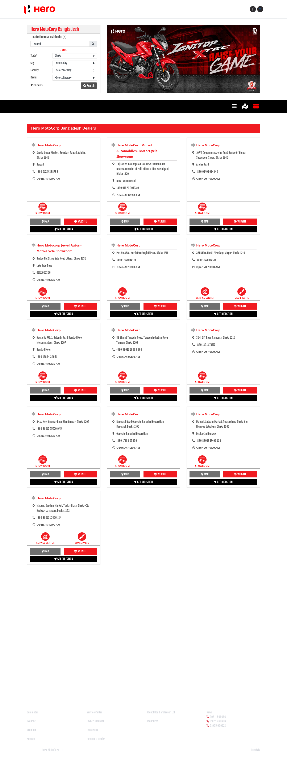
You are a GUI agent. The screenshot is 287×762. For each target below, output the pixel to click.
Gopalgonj (207, 686)
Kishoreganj (57, 690)
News (209, 712)
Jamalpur (218, 686)
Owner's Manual (95, 721)
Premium (32, 730)
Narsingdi (205, 690)
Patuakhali (66, 694)
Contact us (92, 730)
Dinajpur (158, 686)
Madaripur (130, 690)
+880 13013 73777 (205, 344)
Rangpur (118, 694)
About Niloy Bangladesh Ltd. (161, 712)
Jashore (229, 686)
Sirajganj (139, 694)
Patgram (54, 694)
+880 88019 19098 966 (129, 349)
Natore (215, 690)
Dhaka (149, 686)
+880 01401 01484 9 (207, 171)
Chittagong (103, 686)
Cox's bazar (129, 686)
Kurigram (69, 690)
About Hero (152, 721)
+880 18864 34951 (47, 356)
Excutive (31, 721)
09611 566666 (218, 716)
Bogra (57, 686)
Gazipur (196, 686)
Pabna (32, 694)
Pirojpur (77, 694)
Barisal (31, 686)
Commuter (32, 712)
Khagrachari (35, 690)
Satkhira (128, 694)
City (32, 63)
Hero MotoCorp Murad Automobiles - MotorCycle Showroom (137, 151)
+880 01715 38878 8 (47, 171)
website (82, 221)
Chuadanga (116, 686)
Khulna (46, 690)
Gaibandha (186, 686)
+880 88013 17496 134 (49, 517)
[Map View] (245, 106)
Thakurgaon (168, 694)
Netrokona (225, 690)
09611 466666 (218, 721)
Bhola (49, 686)
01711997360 (44, 272)
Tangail (156, 694)
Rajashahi (88, 694)
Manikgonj (142, 690)
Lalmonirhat (105, 690)
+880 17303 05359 (126, 440)
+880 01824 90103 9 (127, 188)
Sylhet (148, 694)
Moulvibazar (167, 690)
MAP (46, 221)
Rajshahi (108, 694)
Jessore (239, 686)
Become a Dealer (96, 739)
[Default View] (235, 106)
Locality (34, 70)
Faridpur (169, 686)
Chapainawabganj (87, 686)
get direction (65, 229)
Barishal (41, 686)
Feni (177, 686)
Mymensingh (181, 690)
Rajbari (98, 694)
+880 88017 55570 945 (49, 428)
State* (33, 55)
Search (90, 85)
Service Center (94, 712)
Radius (33, 77)
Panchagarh (42, 694)
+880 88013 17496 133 (208, 440)
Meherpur (154, 690)
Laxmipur (118, 690)
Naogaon (194, 690)
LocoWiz (255, 750)
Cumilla (140, 686)
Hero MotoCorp (49, 145)
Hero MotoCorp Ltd (52, 750)
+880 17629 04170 (126, 260)
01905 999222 (218, 725)
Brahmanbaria (69, 686)
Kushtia (79, 690)
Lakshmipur (91, 690)
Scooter (31, 739)
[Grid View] (256, 106)
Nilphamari (238, 690)
